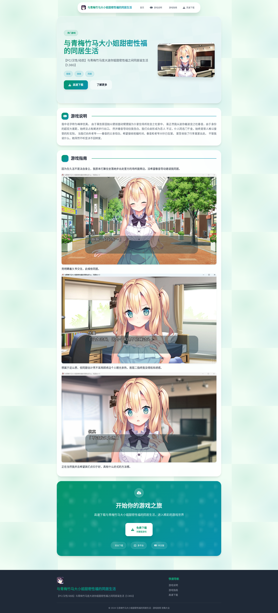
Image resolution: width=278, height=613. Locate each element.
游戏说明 (173, 585)
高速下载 (173, 594)
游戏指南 (173, 590)
